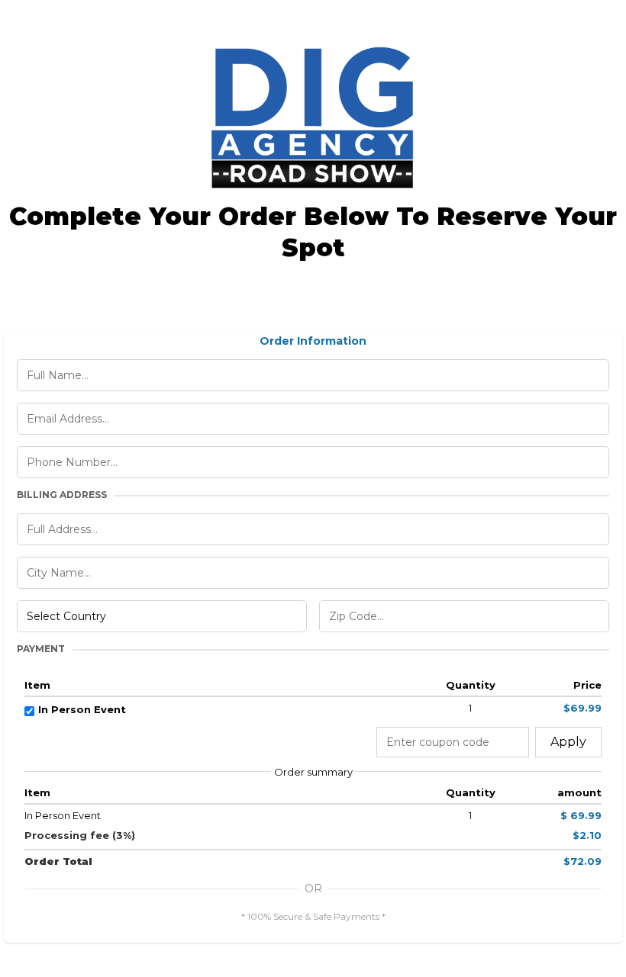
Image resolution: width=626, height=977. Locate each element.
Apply (568, 741)
